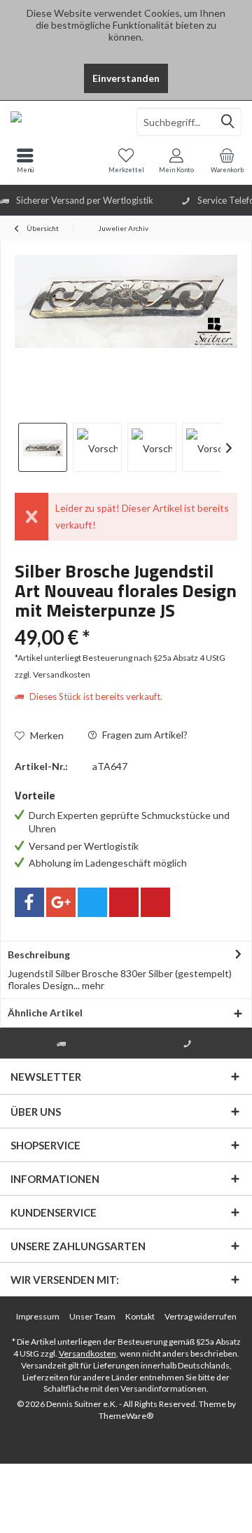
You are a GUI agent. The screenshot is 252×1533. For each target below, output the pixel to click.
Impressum (37, 1316)
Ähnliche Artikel (45, 1012)
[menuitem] (227, 160)
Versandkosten (87, 1353)
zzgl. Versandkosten (52, 674)
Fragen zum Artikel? (144, 735)
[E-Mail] (155, 902)
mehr (92, 985)
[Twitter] (92, 902)
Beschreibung (39, 954)
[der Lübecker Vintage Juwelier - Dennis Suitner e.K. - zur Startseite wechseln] (62, 122)
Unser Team (92, 1316)
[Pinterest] (124, 902)
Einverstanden (126, 78)
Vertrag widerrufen (200, 1316)
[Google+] (61, 902)
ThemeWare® (126, 1415)
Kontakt (140, 1316)
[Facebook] (29, 902)
